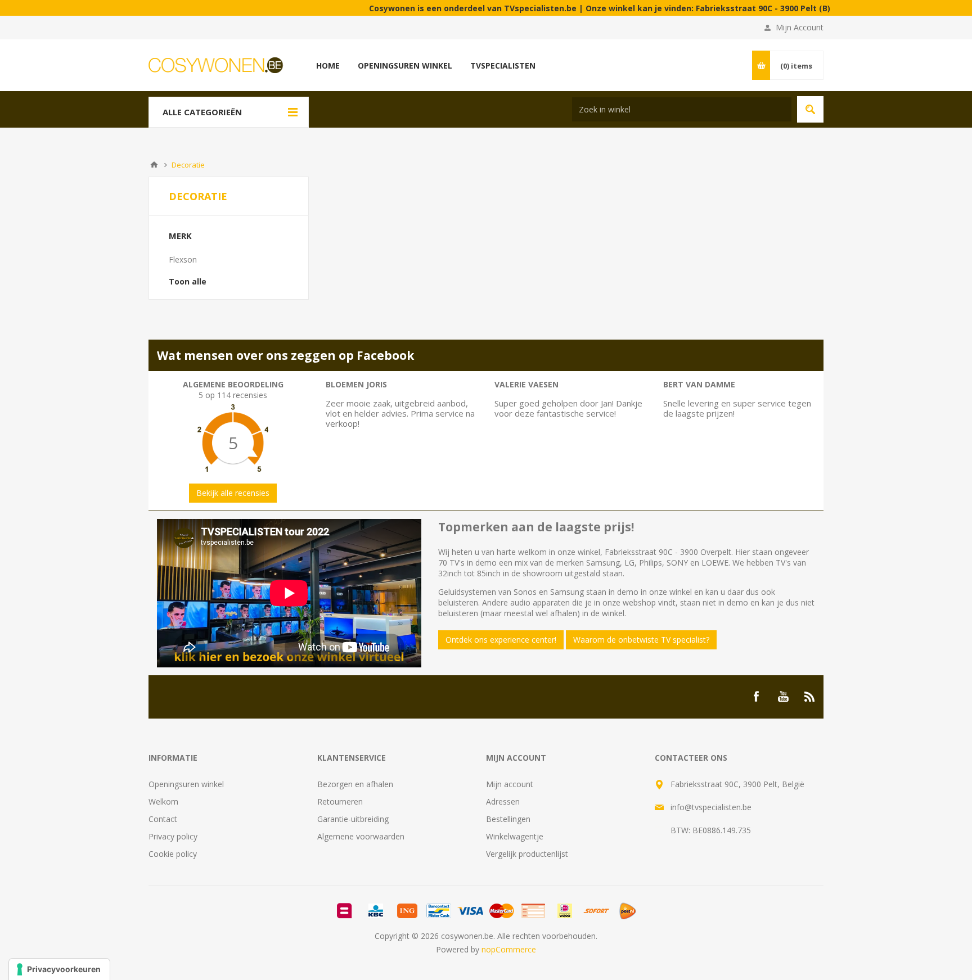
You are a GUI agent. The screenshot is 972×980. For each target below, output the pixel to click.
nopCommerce (509, 949)
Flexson (183, 259)
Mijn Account (800, 27)
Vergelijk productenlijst (527, 853)
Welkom (163, 801)
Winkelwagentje (514, 836)
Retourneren (340, 801)
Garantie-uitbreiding (353, 819)
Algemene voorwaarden (360, 836)
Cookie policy (172, 853)
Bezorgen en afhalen (355, 784)
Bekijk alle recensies (232, 492)
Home (154, 165)
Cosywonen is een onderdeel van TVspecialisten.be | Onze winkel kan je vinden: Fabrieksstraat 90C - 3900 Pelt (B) (572, 8)
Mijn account (509, 784)
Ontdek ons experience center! (501, 639)
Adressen (503, 801)
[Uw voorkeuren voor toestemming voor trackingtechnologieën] (59, 969)
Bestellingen (508, 819)
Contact (162, 819)
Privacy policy (172, 836)
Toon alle (187, 281)
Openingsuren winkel (186, 784)
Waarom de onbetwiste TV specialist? (641, 639)
